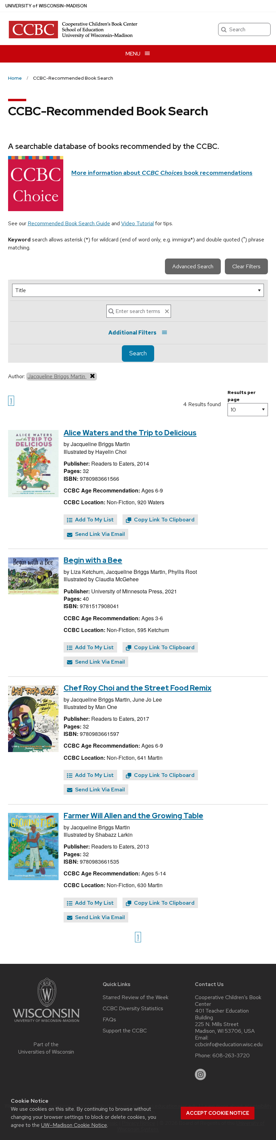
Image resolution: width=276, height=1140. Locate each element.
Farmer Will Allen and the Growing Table (133, 816)
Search (138, 353)
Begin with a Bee (93, 560)
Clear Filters (246, 266)
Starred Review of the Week (135, 997)
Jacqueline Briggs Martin (57, 376)
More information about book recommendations (161, 172)
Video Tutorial (137, 223)
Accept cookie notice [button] (217, 1113)
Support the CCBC (125, 1030)
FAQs (109, 1019)
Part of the (46, 1048)
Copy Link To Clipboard (164, 519)
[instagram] (200, 1074)
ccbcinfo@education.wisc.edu (229, 1044)
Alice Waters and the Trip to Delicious (130, 433)
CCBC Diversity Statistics (133, 1008)
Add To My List (94, 519)
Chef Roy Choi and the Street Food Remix (137, 688)
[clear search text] (167, 311)
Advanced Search (192, 266)
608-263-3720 (231, 1055)
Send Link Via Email (99, 534)
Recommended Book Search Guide (69, 223)
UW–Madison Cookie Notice (74, 1125)
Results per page (242, 395)
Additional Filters (132, 332)
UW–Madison (46, 6)
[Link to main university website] (46, 1023)
